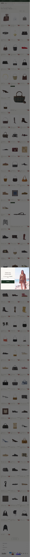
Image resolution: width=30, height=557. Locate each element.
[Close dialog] (28, 268)
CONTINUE (7, 281)
